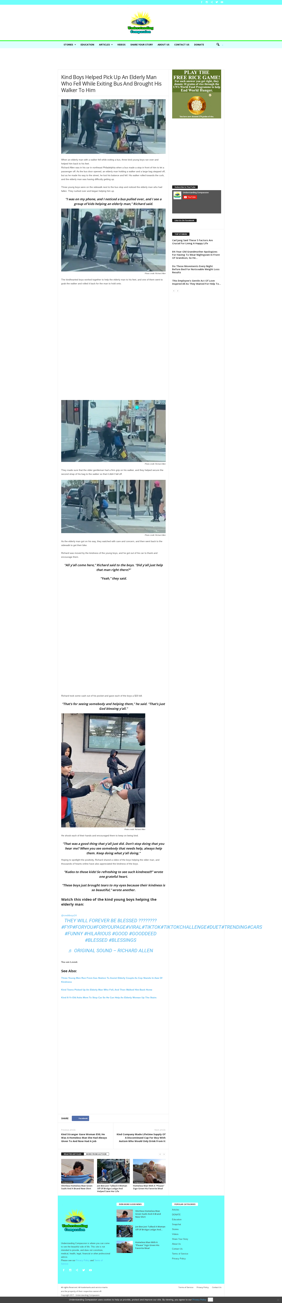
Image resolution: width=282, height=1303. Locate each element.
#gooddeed (143, 933)
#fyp (66, 927)
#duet (214, 927)
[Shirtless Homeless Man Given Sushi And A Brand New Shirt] (77, 1171)
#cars (254, 927)
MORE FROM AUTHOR (96, 1154)
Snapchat (176, 1224)
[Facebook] (202, 2)
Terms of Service (180, 1253)
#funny (74, 933)
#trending (234, 927)
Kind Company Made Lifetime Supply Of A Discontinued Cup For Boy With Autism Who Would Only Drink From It (141, 1138)
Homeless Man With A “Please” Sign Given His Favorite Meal (148, 1187)
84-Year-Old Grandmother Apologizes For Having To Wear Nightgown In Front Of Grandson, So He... (196, 254)
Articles (104, 44)
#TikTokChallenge (184, 927)
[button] (218, 44)
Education (87, 44)
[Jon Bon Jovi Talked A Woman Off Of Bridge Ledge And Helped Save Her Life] (113, 1171)
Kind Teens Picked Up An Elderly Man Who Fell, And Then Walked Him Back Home (106, 989)
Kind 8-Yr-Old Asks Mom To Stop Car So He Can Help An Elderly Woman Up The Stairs (109, 997)
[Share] (212, 2)
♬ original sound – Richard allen (110, 950)
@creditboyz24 (69, 915)
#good (120, 933)
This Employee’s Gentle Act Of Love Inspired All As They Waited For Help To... (196, 282)
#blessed (96, 940)
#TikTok (151, 927)
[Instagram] (207, 2)
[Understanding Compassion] (141, 22)
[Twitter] (217, 2)
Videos (121, 44)
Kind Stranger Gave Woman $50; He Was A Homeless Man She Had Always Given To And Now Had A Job (84, 1138)
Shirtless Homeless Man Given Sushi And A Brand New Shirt (76, 1187)
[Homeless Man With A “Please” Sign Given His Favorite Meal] (149, 1171)
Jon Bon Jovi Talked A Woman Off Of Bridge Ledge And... (150, 1228)
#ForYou (82, 927)
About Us (163, 44)
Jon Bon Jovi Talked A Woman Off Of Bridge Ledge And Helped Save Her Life (112, 1188)
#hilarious (97, 933)
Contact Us (181, 44)
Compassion (67, 1182)
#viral (134, 927)
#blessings (122, 940)
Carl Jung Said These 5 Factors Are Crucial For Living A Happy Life (192, 242)
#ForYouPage (109, 927)
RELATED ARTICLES (72, 1154)
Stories (68, 44)
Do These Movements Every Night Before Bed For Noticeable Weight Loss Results (195, 269)
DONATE (199, 44)
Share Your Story (141, 44)
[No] (278, 1300)
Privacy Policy (179, 1258)
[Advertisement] (141, 58)
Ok (210, 1299)
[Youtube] (222, 2)
